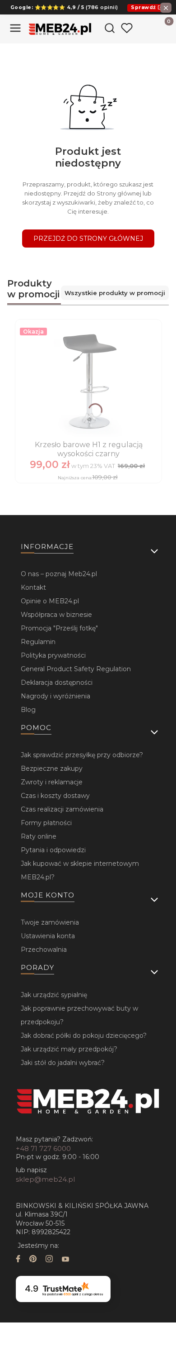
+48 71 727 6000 (43, 1148)
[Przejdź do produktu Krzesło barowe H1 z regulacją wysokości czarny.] (88, 380)
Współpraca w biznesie (56, 615)
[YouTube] (65, 1260)
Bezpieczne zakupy (52, 768)
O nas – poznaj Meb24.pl (59, 574)
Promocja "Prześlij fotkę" (59, 628)
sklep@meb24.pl (45, 1179)
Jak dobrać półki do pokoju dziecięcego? (84, 1035)
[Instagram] (49, 1260)
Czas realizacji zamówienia (62, 809)
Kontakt (33, 587)
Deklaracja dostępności (57, 682)
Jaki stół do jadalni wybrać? (63, 1063)
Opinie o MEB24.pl (50, 601)
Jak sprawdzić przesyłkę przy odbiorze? (82, 755)
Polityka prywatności (53, 655)
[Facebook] (18, 1260)
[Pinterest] (33, 1260)
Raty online (38, 836)
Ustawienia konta (48, 936)
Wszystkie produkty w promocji (115, 292)
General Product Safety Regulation (76, 669)
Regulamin (38, 642)
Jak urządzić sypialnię (54, 995)
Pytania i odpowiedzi (53, 850)
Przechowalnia (44, 949)
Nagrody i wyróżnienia (55, 696)
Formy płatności (46, 823)
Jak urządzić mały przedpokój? (69, 1049)
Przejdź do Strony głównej (88, 238)
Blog (28, 710)
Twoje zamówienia (50, 922)
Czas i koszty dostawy (55, 796)
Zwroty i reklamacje (52, 782)
